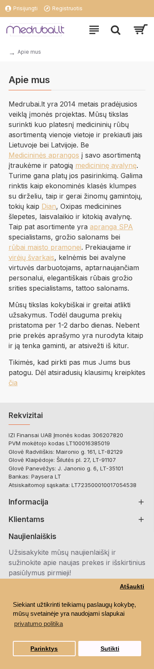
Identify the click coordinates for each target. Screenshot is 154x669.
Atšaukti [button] (132, 586)
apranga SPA (111, 226)
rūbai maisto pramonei (45, 247)
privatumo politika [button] (38, 623)
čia (13, 382)
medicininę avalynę (105, 165)
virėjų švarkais (31, 257)
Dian (48, 206)
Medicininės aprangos (44, 155)
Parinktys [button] (44, 649)
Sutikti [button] (110, 649)
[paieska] (115, 30)
